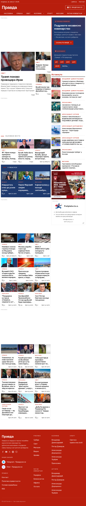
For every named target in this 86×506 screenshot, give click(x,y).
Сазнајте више (62, 42)
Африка (37, 483)
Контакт (82, 2)
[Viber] (16, 452)
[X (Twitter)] (10, 452)
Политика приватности (11, 481)
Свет (28, 13)
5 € (56, 62)
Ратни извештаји (74, 13)
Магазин (60, 13)
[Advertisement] (26, 35)
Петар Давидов (58, 446)
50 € (73, 62)
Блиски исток (39, 479)
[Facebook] (3, 452)
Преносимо (56, 463)
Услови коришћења (9, 485)
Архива (36, 455)
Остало (37, 486)
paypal (65, 66)
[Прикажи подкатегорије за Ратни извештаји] (84, 13)
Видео (36, 451)
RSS (3, 489)
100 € (57, 66)
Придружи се (77, 7)
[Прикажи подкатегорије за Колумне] (43, 13)
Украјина (37, 475)
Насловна (8, 13)
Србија (19, 13)
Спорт (50, 13)
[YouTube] (6, 452)
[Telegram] (13, 452)
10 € (61, 62)
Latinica (74, 2)
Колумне (38, 13)
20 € (67, 62)
